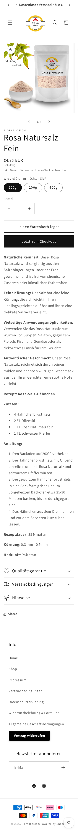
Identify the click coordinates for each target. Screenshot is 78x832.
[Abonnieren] (63, 767)
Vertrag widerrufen (29, 735)
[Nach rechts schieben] (49, 121)
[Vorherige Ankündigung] (8, 5)
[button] (10, 22)
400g (53, 187)
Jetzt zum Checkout (39, 241)
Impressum (17, 680)
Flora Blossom (31, 824)
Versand (25, 170)
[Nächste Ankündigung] (69, 5)
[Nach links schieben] (29, 121)
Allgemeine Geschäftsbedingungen (36, 724)
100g (13, 187)
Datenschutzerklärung (26, 702)
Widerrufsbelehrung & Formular (34, 713)
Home (13, 658)
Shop (13, 669)
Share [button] (12, 614)
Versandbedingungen (25, 691)
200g (33, 187)
